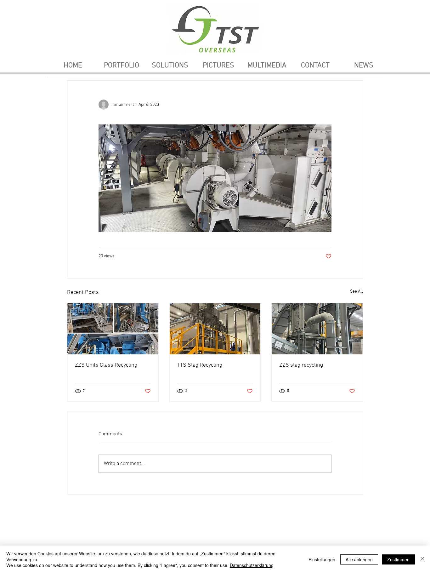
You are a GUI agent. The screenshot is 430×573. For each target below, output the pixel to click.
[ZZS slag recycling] (317, 328)
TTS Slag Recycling (199, 365)
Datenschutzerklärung (252, 565)
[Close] (422, 559)
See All (356, 291)
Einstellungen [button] (321, 559)
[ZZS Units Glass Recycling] (112, 328)
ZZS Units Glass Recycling (106, 365)
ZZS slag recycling (301, 365)
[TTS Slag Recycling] (215, 328)
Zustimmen (398, 559)
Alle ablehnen (359, 559)
